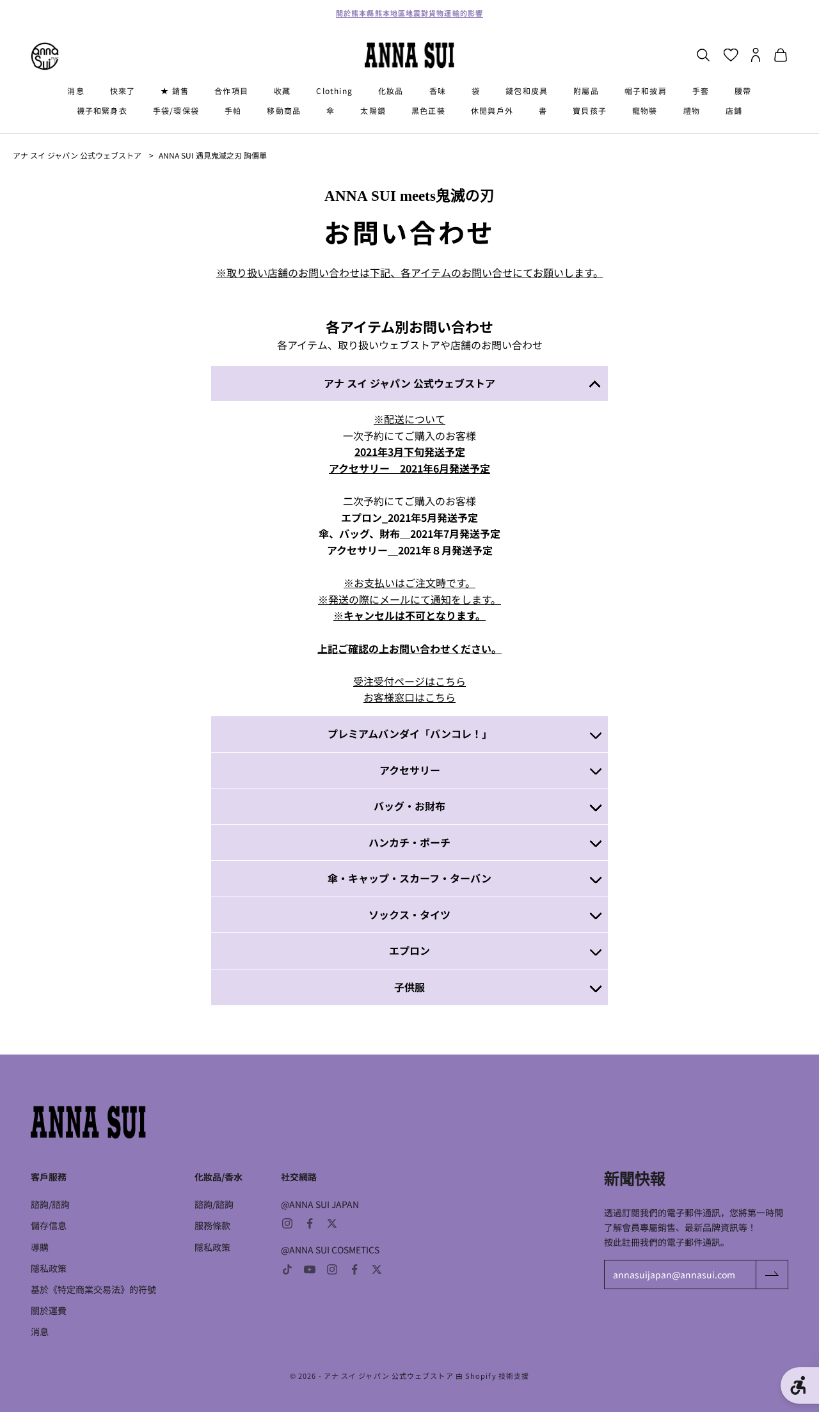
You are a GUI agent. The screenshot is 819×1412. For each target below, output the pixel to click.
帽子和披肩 (645, 90)
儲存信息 (49, 1225)
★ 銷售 (175, 90)
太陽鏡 (373, 110)
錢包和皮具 (526, 90)
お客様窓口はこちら (409, 697)
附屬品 (586, 90)
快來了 (123, 90)
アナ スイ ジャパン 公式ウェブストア (77, 155)
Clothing (334, 90)
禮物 (691, 110)
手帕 (233, 110)
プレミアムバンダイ (374, 733)
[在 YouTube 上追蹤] (309, 1269)
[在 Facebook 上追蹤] (309, 1223)
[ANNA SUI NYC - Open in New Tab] (45, 56)
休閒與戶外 (492, 110)
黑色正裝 (428, 110)
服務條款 (212, 1225)
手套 (700, 90)
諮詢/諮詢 (50, 1204)
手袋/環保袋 (176, 110)
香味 (437, 90)
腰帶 (743, 90)
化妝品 (391, 90)
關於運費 (49, 1310)
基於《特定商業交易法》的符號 (93, 1289)
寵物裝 (645, 110)
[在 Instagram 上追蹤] (287, 1223)
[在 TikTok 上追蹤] (287, 1269)
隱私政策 (49, 1268)
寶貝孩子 (590, 110)
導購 (40, 1247)
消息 (75, 90)
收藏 (282, 90)
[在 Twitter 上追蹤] (332, 1223)
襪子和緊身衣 (102, 110)
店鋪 (734, 110)
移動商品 (284, 110)
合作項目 (231, 90)
